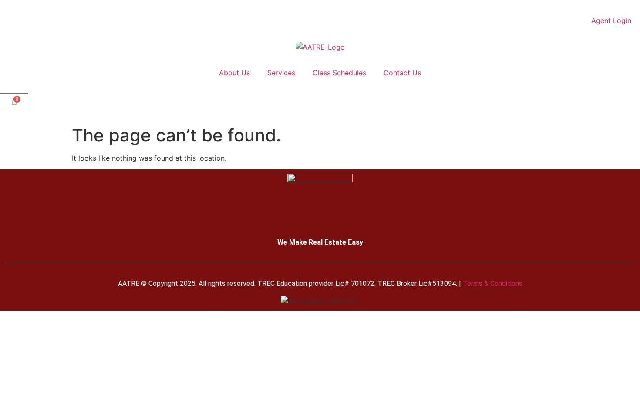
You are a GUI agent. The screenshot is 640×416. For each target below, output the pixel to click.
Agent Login (611, 20)
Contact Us (402, 72)
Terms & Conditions (492, 283)
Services (281, 72)
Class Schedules (339, 72)
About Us (234, 72)
